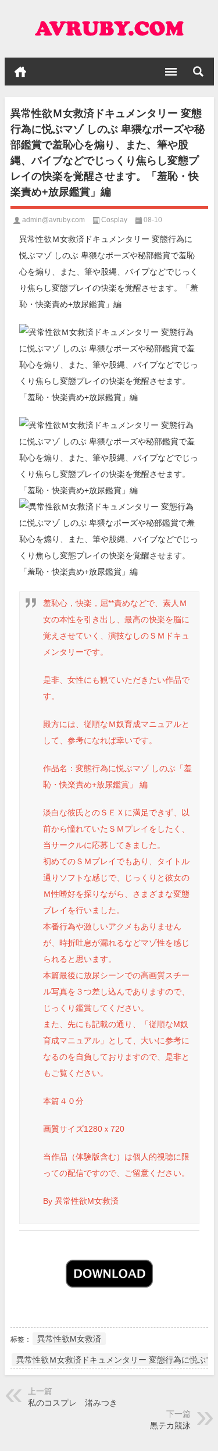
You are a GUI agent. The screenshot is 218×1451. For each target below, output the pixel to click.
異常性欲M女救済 (69, 1338)
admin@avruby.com (53, 220)
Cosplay (114, 220)
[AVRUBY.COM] (109, 29)
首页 (20, 71)
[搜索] (198, 71)
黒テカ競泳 (170, 1425)
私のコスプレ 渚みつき (72, 1402)
